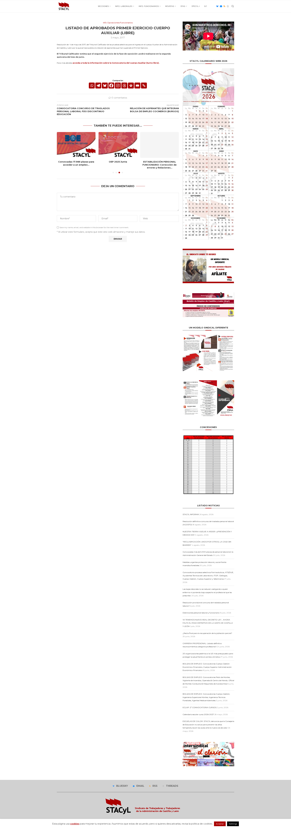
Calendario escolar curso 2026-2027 (198, 714)
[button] (61, 152)
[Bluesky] (217, 6)
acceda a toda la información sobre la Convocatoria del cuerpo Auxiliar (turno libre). (116, 63)
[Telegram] (98, 85)
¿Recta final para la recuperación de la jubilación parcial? (207, 633)
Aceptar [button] (220, 824)
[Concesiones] (208, 435)
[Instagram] (118, 85)
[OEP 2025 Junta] (118, 145)
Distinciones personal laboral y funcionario (201, 613)
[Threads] (228, 6)
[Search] (232, 6)
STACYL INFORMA (191, 514)
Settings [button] (233, 824)
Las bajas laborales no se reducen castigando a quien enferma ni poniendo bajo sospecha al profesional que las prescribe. (207, 592)
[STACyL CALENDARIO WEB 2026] (208, 154)
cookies (74, 823)
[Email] (221, 6)
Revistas (169, 6)
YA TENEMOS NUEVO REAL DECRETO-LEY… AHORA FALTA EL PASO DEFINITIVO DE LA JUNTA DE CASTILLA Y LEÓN (208, 623)
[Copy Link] (144, 85)
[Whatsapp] (92, 85)
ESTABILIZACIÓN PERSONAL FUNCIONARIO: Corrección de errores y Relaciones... (159, 164)
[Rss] (224, 6)
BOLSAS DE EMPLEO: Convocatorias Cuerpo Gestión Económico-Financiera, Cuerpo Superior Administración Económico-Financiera (207, 667)
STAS (183, 6)
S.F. (205, 6)
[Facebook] (111, 85)
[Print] (131, 85)
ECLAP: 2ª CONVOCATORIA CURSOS (199, 707)
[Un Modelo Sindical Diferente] (208, 336)
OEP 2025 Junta (118, 161)
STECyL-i (196, 6)
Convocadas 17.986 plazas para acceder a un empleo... (76, 163)
